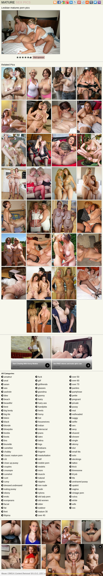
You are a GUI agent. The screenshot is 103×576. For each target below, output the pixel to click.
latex (40, 437)
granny (41, 395)
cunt (5, 478)
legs (40, 444)
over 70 (75, 384)
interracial (42, 429)
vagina (75, 489)
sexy (74, 429)
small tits (76, 452)
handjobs (42, 407)
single (75, 440)
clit (5, 459)
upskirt (75, 485)
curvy (6, 482)
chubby (7, 452)
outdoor (41, 508)
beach (6, 399)
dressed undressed (12, 485)
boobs (6, 433)
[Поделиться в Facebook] (59, 2)
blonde (7, 425)
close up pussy (10, 463)
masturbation (44, 455)
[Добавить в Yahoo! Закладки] (99, 2)
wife (74, 504)
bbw (5, 395)
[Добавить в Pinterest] (79, 2)
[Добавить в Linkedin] (71, 2)
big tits (6, 414)
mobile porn (43, 463)
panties (75, 388)
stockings (76, 459)
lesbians (42, 448)
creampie (8, 470)
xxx (73, 508)
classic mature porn (13, 455)
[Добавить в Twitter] (95, 2)
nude (40, 489)
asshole (7, 392)
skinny (75, 444)
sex (74, 425)
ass (5, 388)
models (41, 467)
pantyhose (77, 392)
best (5, 407)
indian (41, 425)
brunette (7, 444)
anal (5, 380)
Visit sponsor (38, 57)
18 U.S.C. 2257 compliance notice (45, 573)
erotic (6, 497)
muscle (41, 474)
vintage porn (78, 493)
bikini (6, 418)
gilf (39, 380)
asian (6, 384)
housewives (43, 422)
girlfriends (42, 384)
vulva (74, 497)
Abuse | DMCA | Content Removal (15, 573)
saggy (75, 418)
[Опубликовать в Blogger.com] (55, 2)
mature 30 (43, 511)
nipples (41, 482)
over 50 (75, 377)
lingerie (41, 452)
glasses (41, 388)
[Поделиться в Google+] (67, 2)
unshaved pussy (80, 482)
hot (39, 418)
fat (4, 508)
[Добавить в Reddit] (83, 2)
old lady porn (44, 497)
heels (40, 410)
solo (74, 455)
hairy (40, 399)
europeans (8, 500)
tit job (74, 474)
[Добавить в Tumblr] (91, 2)
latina (40, 440)
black (6, 422)
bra (5, 440)
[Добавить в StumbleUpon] (87, 2)
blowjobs (8, 429)
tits (73, 478)
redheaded (77, 414)
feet (5, 511)
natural (41, 478)
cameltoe (8, 448)
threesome (77, 470)
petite (74, 395)
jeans (40, 433)
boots (6, 437)
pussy (75, 407)
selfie (74, 422)
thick (74, 467)
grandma (42, 392)
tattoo (74, 463)
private (75, 403)
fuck (40, 377)
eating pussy (9, 489)
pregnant (76, 399)
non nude (42, 485)
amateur (7, 377)
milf (39, 459)
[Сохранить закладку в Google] (63, 2)
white (74, 500)
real (74, 410)
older (40, 504)
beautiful (7, 403)
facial (6, 504)
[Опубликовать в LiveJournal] (75, 2)
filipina (6, 515)
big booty (8, 410)
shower (75, 437)
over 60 (75, 380)
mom (40, 470)
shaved (75, 433)
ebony (6, 493)
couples (7, 467)
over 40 (41, 515)
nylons (41, 493)
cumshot (7, 474)
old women (43, 500)
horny (40, 414)
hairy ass (42, 403)
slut (74, 448)
